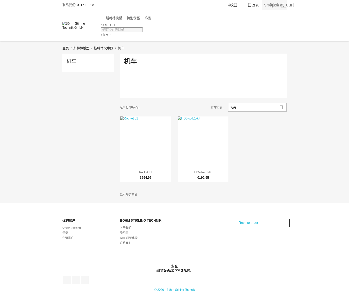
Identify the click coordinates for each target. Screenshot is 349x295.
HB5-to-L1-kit (203, 172)
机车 (71, 61)
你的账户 (68, 220)
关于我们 (125, 227)
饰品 (148, 18)
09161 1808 (85, 5)
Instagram (85, 280)
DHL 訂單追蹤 (129, 237)
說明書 (124, 232)
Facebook (67, 280)
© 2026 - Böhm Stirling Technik (174, 289)
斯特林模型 (114, 18)
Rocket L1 (145, 172)
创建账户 (68, 237)
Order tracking (71, 227)
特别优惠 (133, 18)
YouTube (76, 280)
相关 (256, 107)
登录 (65, 232)
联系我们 (125, 242)
